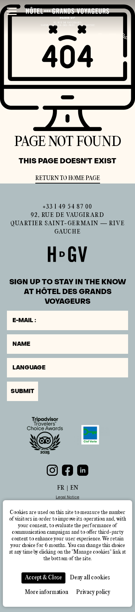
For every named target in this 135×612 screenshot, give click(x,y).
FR (60, 488)
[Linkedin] (82, 470)
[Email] (112, 36)
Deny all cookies (90, 577)
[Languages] (100, 36)
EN (74, 488)
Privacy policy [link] (93, 592)
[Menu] (11, 11)
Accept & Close (43, 577)
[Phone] (125, 36)
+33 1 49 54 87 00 (67, 207)
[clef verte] (90, 434)
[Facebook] (67, 470)
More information (46, 592)
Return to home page (67, 178)
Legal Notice (67, 497)
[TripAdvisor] (44, 435)
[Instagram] (52, 470)
